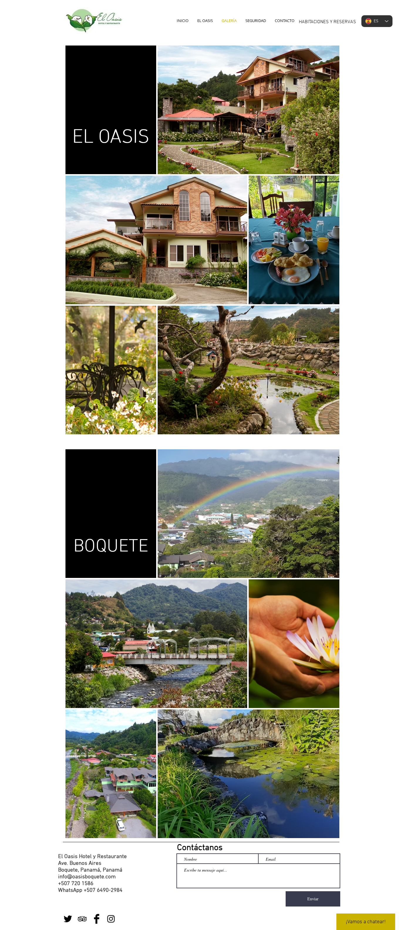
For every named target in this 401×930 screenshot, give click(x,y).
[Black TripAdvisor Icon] (82, 919)
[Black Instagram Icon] (111, 919)
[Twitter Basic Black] (68, 919)
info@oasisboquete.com (87, 877)
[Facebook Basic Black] (97, 919)
